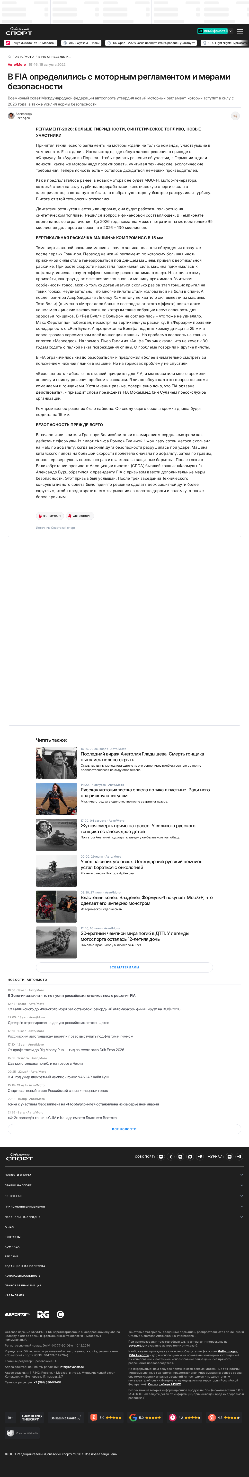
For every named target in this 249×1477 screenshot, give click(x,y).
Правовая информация (23, 1285)
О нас (9, 1227)
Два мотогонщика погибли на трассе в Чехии (45, 1063)
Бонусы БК (13, 1195)
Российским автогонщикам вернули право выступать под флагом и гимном (70, 1036)
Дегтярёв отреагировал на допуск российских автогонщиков (58, 1022)
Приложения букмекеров (25, 1206)
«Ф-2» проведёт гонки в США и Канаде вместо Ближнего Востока (62, 1117)
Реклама (12, 1256)
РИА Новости (139, 1355)
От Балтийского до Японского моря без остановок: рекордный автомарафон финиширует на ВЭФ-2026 (94, 1009)
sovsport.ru (136, 1345)
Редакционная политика (25, 1266)
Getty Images (227, 1351)
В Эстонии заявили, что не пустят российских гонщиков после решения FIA (72, 995)
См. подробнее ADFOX (164, 1384)
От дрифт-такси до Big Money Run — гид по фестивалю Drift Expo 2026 (66, 1049)
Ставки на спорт (18, 1185)
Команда (12, 1246)
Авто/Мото (17, 64)
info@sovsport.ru (72, 1367)
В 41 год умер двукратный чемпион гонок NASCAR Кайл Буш (58, 1077)
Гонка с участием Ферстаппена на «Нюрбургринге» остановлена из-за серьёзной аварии (83, 1104)
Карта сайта (14, 1295)
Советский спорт (63, 527)
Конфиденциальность (23, 1275)
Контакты (13, 1236)
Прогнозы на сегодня (22, 1217)
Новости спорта (18, 1174)
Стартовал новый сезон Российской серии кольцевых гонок (58, 1090)
